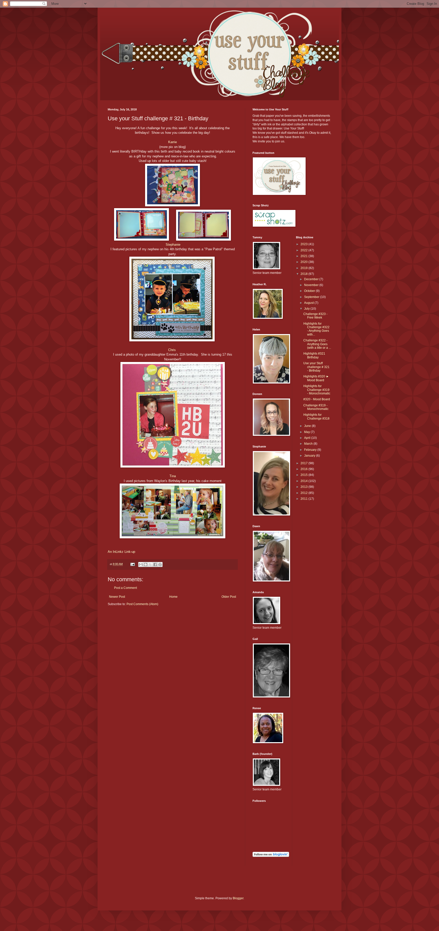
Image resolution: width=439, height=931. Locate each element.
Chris (172, 350)
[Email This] (140, 564)
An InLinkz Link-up (121, 552)
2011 (304, 499)
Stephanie (173, 244)
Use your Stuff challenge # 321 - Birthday (316, 366)
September (312, 297)
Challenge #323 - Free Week (315, 315)
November (311, 285)
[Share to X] (150, 564)
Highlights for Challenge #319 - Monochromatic (316, 389)
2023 (304, 244)
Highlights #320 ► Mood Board (316, 378)
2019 (304, 268)
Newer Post (117, 596)
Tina (172, 476)
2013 (304, 487)
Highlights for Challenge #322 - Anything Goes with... (316, 329)
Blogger (238, 898)
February (310, 450)
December (311, 279)
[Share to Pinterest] (160, 564)
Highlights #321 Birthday (314, 355)
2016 (304, 469)
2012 (304, 493)
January (310, 455)
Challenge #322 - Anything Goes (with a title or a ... (317, 344)
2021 (304, 256)
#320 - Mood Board (316, 399)
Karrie (172, 142)
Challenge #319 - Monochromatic (315, 407)
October (310, 291)
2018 (304, 274)
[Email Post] (132, 564)
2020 (304, 262)
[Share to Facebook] (155, 564)
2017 (304, 463)
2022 (304, 250)
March (308, 443)
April (307, 438)
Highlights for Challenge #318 (316, 416)
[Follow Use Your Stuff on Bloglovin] (271, 856)
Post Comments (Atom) (142, 604)
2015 (304, 475)
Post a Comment (125, 588)
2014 (304, 481)
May (307, 432)
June (308, 426)
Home (173, 596)
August (309, 303)
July (307, 308)
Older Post (229, 596)
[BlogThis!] (145, 564)
